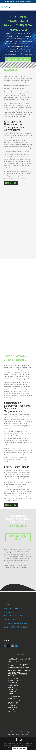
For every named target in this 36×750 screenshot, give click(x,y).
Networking (10, 734)
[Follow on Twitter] (8, 645)
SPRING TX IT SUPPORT (14, 620)
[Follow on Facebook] (5, 645)
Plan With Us (10, 183)
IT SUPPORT (9, 612)
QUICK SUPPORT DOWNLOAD (16, 627)
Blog (17, 734)
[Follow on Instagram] (12, 645)
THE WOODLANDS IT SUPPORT (17, 623)
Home (7, 732)
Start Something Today (18, 537)
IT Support (14, 732)
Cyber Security (24, 732)
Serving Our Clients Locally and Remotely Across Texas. (19, 673)
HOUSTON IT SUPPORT (13, 616)
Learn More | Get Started (18, 59)
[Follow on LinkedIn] (16, 645)
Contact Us (24, 734)
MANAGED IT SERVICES (14, 608)
